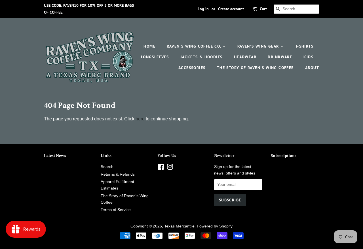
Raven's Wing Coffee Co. (195, 46)
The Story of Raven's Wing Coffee (255, 67)
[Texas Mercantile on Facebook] (160, 168)
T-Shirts (304, 46)
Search (107, 167)
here (140, 118)
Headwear (245, 56)
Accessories (191, 67)
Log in (203, 8)
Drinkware (280, 56)
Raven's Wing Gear (258, 46)
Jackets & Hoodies (201, 56)
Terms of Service (116, 210)
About (312, 67)
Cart (263, 8)
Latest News (55, 155)
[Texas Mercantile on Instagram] (170, 168)
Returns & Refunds (118, 174)
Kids (308, 56)
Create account (231, 8)
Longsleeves (155, 56)
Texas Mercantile (179, 226)
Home (149, 46)
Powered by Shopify (215, 226)
